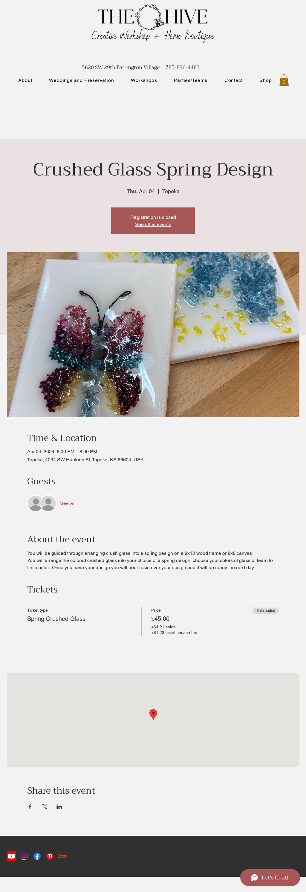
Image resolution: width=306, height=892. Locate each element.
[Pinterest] (50, 856)
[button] (284, 80)
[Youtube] (11, 856)
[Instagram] (24, 856)
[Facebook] (37, 856)
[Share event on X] (45, 806)
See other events (153, 224)
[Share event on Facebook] (30, 806)
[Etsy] (63, 856)
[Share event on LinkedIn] (59, 806)
